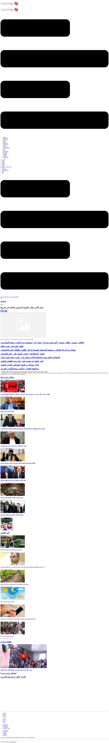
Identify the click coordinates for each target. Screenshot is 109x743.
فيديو (4, 150)
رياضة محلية (5, 143)
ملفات (4, 145)
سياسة (4, 140)
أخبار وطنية (5, 138)
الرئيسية (4, 137)
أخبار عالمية (5, 139)
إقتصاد (4, 141)
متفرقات (5, 155)
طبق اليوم (5, 152)
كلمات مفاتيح (6, 157)
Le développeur (13, 741)
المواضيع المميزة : (14, 296)
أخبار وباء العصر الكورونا (6, 296)
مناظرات (5, 153)
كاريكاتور (5, 156)
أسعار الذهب (5, 151)
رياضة (3, 165)
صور (4, 149)
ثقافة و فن (5, 146)
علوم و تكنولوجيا (6, 147)
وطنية (3, 160)
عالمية (3, 162)
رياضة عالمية (6, 144)
